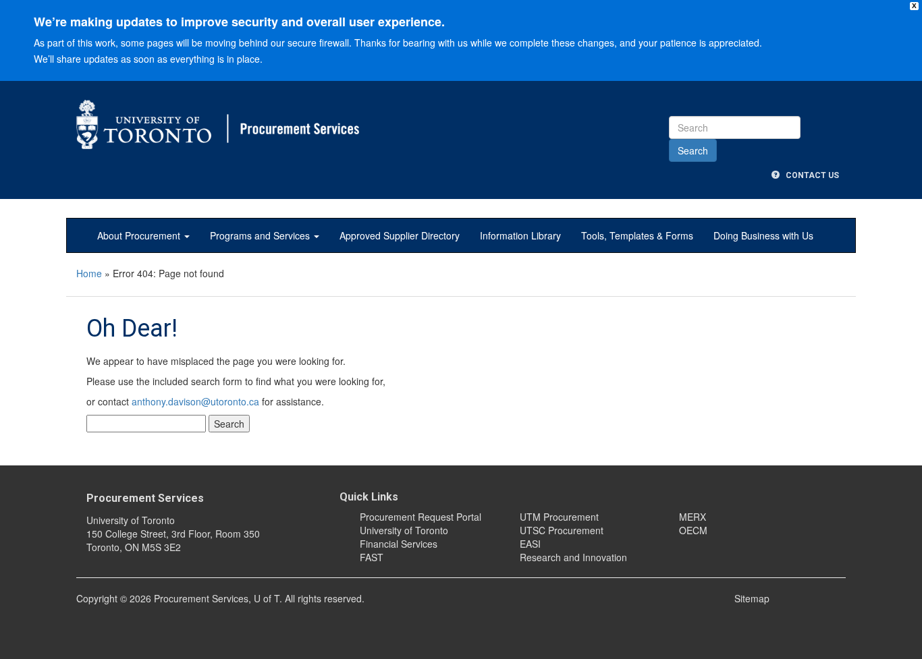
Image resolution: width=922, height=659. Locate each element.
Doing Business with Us (763, 235)
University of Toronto (404, 530)
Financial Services (398, 543)
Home (89, 273)
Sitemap (751, 598)
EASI (530, 543)
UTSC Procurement (561, 530)
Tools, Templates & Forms (637, 235)
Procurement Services (145, 498)
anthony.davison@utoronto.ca (195, 401)
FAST (371, 557)
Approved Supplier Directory (400, 235)
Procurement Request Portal (420, 516)
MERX (692, 516)
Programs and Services (261, 235)
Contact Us (809, 175)
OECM (693, 530)
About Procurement (140, 235)
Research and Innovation (573, 557)
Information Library (520, 235)
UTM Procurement (559, 516)
